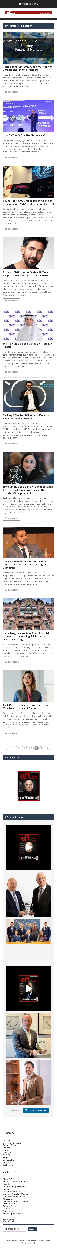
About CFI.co (9, 1179)
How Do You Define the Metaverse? (24, 135)
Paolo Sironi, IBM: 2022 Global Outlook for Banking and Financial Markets (27, 68)
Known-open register (13, 1213)
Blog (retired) (9, 1203)
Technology (8, 1165)
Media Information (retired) (16, 1201)
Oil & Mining (8, 1155)
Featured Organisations (14, 1186)
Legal (5, 1150)
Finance (7, 1147)
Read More (13, 92)
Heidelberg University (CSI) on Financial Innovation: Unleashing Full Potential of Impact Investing (26, 636)
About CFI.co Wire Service (15, 1181)
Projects (7, 1157)
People (6, 1189)
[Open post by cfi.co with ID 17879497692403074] (28, 894)
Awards (6, 1184)
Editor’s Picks (9, 1145)
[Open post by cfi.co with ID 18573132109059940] (28, 941)
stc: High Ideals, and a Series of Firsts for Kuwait (27, 345)
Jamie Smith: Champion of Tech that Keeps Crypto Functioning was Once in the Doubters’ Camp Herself (28, 490)
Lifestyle (7, 1152)
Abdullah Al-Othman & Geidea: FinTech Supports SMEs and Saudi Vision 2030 (25, 273)
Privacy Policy (9, 1206)
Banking (7, 1140)
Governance (9, 1211)
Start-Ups (7, 1162)
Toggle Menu (30, 4)
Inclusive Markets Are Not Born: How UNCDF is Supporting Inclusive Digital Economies (25, 564)
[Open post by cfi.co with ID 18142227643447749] (28, 1035)
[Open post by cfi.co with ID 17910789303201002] (28, 847)
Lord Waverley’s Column (14, 1196)
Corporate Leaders (12, 1143)
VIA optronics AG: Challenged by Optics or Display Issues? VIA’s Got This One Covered (28, 202)
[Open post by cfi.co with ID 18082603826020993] (28, 1082)
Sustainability (9, 1160)
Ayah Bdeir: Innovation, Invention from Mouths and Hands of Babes (26, 706)
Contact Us (8, 1208)
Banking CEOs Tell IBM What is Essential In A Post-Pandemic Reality (28, 416)
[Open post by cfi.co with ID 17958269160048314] (28, 988)
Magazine (7, 1199)
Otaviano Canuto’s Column (15, 1194)
